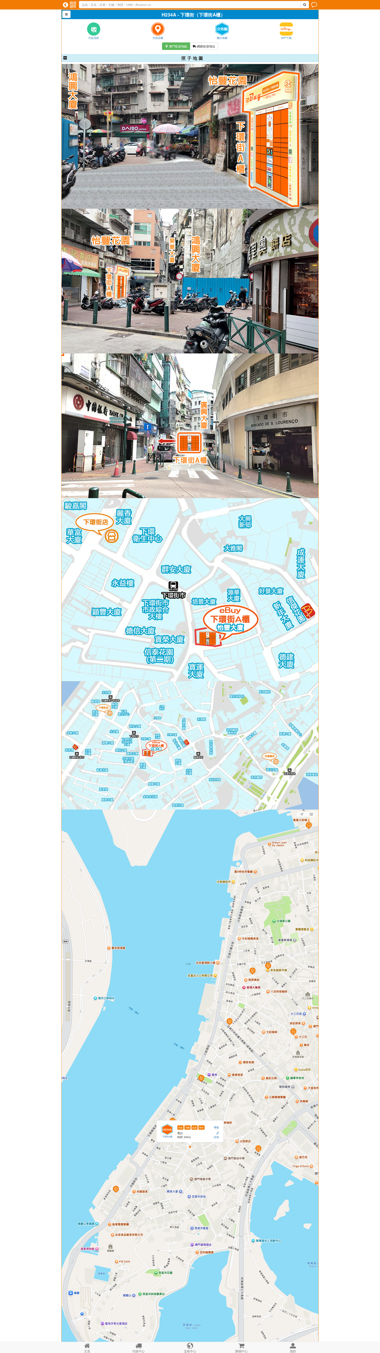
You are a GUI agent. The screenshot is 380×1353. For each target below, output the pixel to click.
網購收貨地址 (204, 46)
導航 (216, 1127)
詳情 (216, 1137)
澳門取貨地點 (176, 46)
